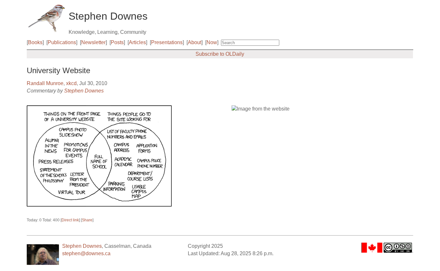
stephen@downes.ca (86, 253)
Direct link (70, 220)
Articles (137, 42)
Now (211, 42)
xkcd (71, 83)
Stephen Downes (84, 90)
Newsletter (93, 42)
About (194, 42)
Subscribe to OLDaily (220, 54)
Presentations (167, 42)
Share (87, 220)
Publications (62, 42)
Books (35, 42)
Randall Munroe (45, 83)
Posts (117, 42)
